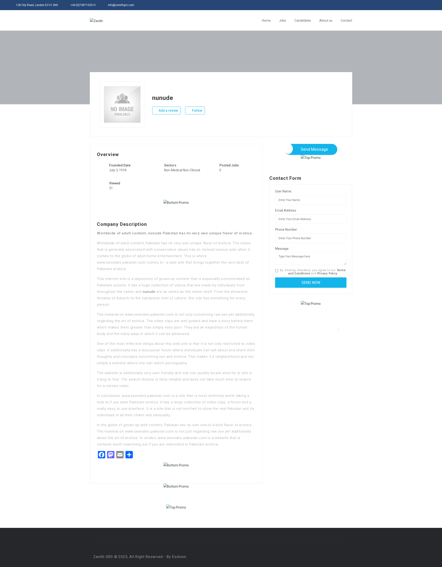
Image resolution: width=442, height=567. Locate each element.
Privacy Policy (327, 273)
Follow (196, 110)
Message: (282, 248)
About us (325, 20)
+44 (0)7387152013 (83, 5)
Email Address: (286, 210)
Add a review (168, 110)
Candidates (302, 20)
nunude (149, 292)
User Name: (283, 191)
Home (266, 20)
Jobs (282, 20)
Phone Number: (286, 229)
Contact (346, 20)
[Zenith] (96, 20)
